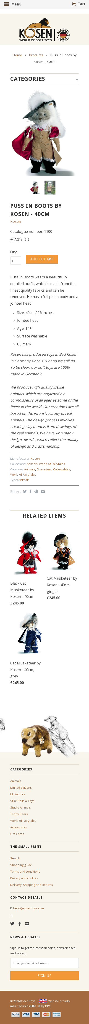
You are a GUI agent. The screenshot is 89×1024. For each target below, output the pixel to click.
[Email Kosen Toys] (27, 924)
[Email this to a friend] (42, 491)
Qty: (13, 251)
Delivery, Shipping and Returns (31, 885)
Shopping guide (21, 865)
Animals (32, 464)
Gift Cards (17, 834)
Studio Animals (20, 807)
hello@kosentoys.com (28, 908)
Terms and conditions (25, 871)
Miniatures (17, 794)
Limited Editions (21, 787)
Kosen (15, 221)
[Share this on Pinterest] (35, 491)
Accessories (18, 827)
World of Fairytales (52, 464)
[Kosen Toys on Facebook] (20, 924)
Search (15, 858)
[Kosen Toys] (44, 29)
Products (36, 55)
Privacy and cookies (24, 878)
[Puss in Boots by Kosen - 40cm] (44, 133)
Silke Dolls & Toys (22, 801)
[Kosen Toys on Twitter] (12, 924)
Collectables (61, 469)
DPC (48, 1006)
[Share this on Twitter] (24, 491)
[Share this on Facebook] (30, 491)
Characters (44, 469)
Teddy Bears (19, 814)
